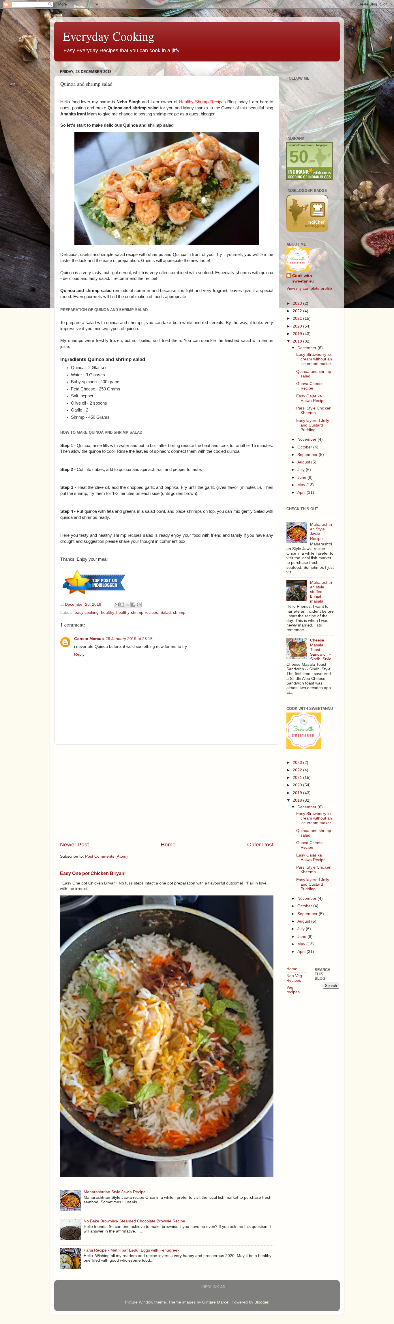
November (307, 439)
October (305, 447)
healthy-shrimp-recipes (137, 612)
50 (298, 156)
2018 (298, 341)
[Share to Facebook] (133, 604)
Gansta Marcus (89, 639)
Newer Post (74, 844)
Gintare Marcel (215, 1302)
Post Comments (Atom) (106, 856)
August (304, 462)
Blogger (261, 1302)
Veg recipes (293, 989)
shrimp (179, 612)
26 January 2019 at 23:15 (129, 639)
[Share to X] (128, 604)
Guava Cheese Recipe (310, 386)
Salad (165, 612)
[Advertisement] (166, 792)
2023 (298, 303)
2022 (298, 311)
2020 (298, 326)
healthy (107, 612)
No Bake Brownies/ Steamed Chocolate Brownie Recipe (134, 1221)
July (301, 469)
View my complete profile (309, 288)
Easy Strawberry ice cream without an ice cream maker (314, 359)
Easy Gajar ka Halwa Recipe (311, 398)
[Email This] (117, 604)
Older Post (260, 844)
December (307, 348)
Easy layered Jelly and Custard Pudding (312, 425)
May (301, 485)
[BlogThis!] (122, 604)
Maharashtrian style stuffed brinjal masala (321, 591)
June (302, 477)
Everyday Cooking (108, 36)
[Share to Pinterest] (139, 604)
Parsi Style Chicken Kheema (313, 410)
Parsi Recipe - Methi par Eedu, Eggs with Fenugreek (131, 1250)
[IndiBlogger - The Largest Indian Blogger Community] (307, 230)
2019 (298, 334)
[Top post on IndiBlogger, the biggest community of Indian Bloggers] (94, 594)
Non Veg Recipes (294, 978)
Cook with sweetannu (303, 278)
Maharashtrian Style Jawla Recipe (115, 1192)
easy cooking (87, 612)
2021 (298, 318)
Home (168, 844)
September (308, 454)
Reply (79, 654)
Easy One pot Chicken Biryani (92, 873)
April (302, 492)
